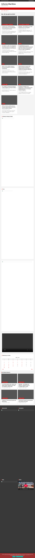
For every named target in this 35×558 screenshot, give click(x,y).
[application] (26, 485)
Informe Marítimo (8, 4)
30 (8, 367)
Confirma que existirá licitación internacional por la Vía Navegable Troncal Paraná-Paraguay (9, 27)
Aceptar (14, 556)
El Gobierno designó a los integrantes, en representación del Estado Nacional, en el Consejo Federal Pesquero (25, 88)
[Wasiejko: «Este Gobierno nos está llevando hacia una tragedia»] (26, 20)
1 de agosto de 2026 (21, 387)
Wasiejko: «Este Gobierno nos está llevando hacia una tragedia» (25, 27)
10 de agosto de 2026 (5, 387)
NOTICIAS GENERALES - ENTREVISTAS (7, 24)
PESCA (20, 84)
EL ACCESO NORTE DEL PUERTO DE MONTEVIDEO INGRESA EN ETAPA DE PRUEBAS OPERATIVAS (9, 385)
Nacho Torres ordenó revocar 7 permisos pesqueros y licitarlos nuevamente (8, 67)
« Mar (3, 369)
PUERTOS (20, 43)
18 (17, 364)
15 (4, 364)
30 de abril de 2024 (4, 49)
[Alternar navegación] (2, 9)
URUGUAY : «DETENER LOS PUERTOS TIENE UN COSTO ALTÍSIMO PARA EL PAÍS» (24, 385)
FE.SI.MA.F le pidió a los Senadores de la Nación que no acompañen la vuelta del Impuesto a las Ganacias (9, 47)
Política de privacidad (19, 556)
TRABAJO (3, 43)
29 (4, 367)
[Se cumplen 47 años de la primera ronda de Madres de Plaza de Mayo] (9, 80)
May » (32, 369)
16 (8, 364)
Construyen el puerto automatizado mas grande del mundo (26, 401)
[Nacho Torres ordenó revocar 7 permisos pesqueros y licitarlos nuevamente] (9, 60)
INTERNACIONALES (6, 372)
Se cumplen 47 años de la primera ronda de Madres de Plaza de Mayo (9, 87)
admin (9, 49)
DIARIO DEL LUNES (4, 84)
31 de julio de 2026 (4, 402)
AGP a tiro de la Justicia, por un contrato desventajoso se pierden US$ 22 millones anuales (8, 107)
